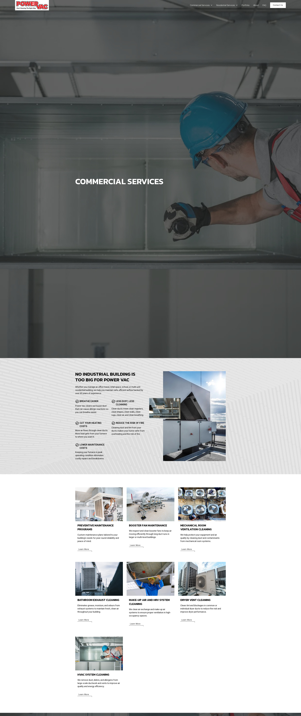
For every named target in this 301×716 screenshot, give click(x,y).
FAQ (264, 5)
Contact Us (278, 5)
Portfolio (246, 5)
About (256, 5)
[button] (201, 5)
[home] (32, 5)
